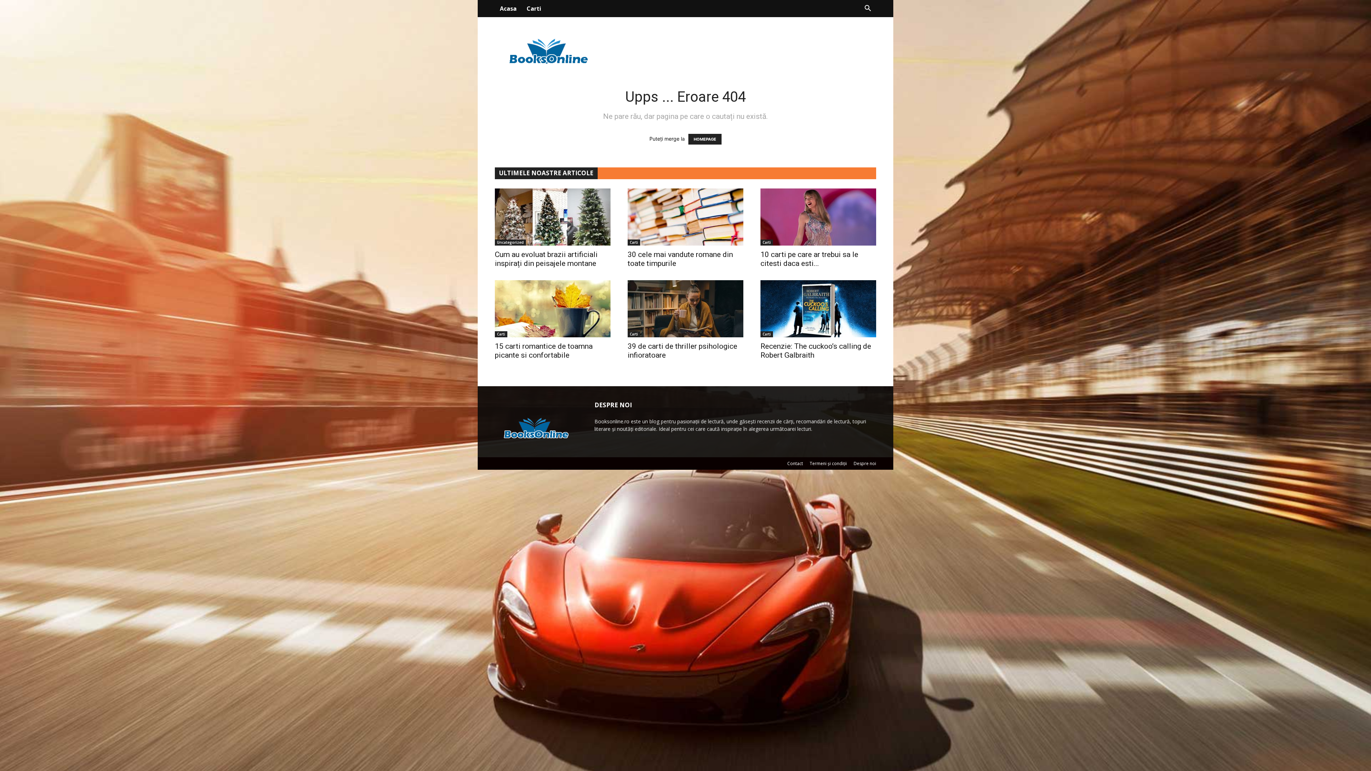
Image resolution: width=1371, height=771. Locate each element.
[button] (867, 9)
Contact (795, 463)
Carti (534, 8)
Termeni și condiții (828, 463)
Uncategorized (510, 242)
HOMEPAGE (705, 139)
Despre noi (865, 463)
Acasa (508, 8)
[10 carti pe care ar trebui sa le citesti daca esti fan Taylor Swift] (818, 217)
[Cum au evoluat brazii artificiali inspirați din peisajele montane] (553, 217)
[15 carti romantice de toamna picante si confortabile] (553, 308)
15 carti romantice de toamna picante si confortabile (544, 350)
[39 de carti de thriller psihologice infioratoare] (685, 308)
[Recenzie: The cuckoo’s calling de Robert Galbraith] (818, 308)
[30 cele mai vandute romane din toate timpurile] (685, 217)
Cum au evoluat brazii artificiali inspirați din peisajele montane (546, 259)
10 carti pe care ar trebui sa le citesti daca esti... (809, 259)
